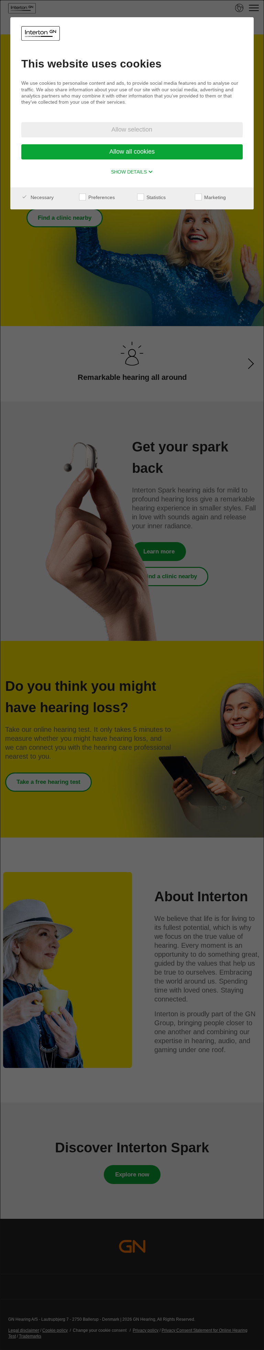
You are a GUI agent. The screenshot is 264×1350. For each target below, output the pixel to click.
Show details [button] (129, 172)
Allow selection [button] (131, 129)
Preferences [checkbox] (101, 197)
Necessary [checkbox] (41, 197)
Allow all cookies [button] (132, 151)
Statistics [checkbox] (155, 197)
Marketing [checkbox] (214, 197)
